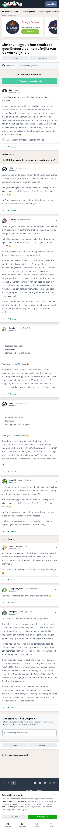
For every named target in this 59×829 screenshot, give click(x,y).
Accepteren (43, 817)
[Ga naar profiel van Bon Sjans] (4, 612)
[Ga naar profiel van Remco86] (4, 481)
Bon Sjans (13, 611)
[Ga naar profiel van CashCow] (4, 329)
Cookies (40, 790)
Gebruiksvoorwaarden (11, 801)
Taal (17, 790)
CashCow (12, 328)
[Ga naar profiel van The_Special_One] (4, 590)
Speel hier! (30, 31)
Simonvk (12, 219)
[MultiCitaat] (3, 147)
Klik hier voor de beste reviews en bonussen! (30, 160)
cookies (48, 801)
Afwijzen (14, 817)
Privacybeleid (29, 790)
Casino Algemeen (30, 65)
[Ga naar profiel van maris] (4, 547)
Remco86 (12, 480)
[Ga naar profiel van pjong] (4, 169)
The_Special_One (16, 589)
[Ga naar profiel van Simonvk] (4, 220)
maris (11, 546)
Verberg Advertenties (9, 15)
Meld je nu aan (8, 724)
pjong (11, 168)
